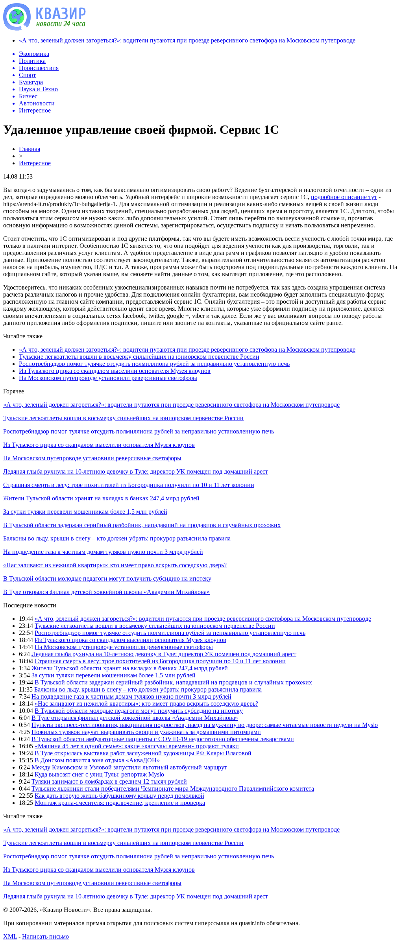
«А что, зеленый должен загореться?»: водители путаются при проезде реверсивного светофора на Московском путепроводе (187, 40)
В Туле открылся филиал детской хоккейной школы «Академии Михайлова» (106, 591)
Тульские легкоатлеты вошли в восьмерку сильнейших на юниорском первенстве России (139, 356)
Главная (29, 149)
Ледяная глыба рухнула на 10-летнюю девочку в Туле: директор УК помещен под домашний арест (135, 471)
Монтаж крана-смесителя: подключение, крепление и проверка (120, 802)
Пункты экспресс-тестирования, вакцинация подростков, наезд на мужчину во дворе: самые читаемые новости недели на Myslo (204, 724)
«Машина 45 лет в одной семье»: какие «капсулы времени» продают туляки (137, 746)
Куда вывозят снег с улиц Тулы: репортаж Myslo (99, 774)
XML (10, 936)
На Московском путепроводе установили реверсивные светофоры (108, 377)
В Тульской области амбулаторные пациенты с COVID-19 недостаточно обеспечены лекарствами (162, 739)
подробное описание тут (344, 197)
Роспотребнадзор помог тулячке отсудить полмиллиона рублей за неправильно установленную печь (154, 363)
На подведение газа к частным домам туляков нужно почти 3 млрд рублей (103, 551)
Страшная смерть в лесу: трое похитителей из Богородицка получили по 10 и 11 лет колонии (128, 484)
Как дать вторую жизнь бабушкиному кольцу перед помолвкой (119, 795)
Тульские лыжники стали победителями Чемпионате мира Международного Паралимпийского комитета (172, 788)
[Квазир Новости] (44, 28)
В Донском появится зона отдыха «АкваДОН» (97, 760)
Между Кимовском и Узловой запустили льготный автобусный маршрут (129, 767)
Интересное (35, 163)
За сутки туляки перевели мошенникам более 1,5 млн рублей (85, 511)
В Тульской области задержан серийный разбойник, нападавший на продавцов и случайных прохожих (142, 525)
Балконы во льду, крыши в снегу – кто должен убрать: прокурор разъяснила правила (117, 538)
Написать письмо (45, 936)
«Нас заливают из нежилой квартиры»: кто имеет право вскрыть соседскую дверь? (115, 565)
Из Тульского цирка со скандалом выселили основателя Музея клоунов (115, 370)
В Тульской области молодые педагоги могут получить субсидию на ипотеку (107, 578)
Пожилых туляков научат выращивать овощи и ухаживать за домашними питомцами (146, 732)
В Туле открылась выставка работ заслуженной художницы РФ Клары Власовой (143, 753)
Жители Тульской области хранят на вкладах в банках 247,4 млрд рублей (101, 498)
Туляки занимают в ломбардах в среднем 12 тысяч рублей (109, 781)
